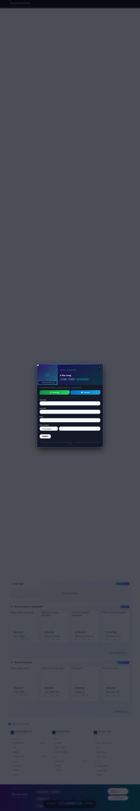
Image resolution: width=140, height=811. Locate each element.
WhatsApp (55, 392)
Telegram (87, 392)
